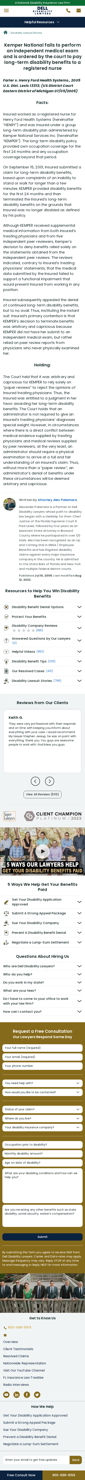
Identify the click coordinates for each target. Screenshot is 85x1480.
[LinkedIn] (16, 1395)
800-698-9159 (63, 1475)
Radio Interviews (16, 1384)
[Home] (5, 33)
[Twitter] (37, 1395)
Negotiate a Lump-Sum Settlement (31, 1444)
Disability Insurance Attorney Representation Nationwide (42, 10)
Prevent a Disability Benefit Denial (29, 1437)
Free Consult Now (21, 1475)
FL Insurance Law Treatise (23, 1377)
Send (75, 1460)
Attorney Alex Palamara (57, 500)
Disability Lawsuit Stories (26, 33)
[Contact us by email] (77, 11)
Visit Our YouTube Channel (24, 1370)
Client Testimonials (18, 1349)
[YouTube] (6, 1395)
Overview (10, 1342)
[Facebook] (27, 1395)
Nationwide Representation (24, 1363)
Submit (42, 1237)
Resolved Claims (16, 1356)
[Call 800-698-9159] (67, 11)
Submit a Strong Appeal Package (29, 1422)
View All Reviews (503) (42, 794)
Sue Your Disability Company (25, 1429)
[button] (6, 10)
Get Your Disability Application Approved (35, 1415)
